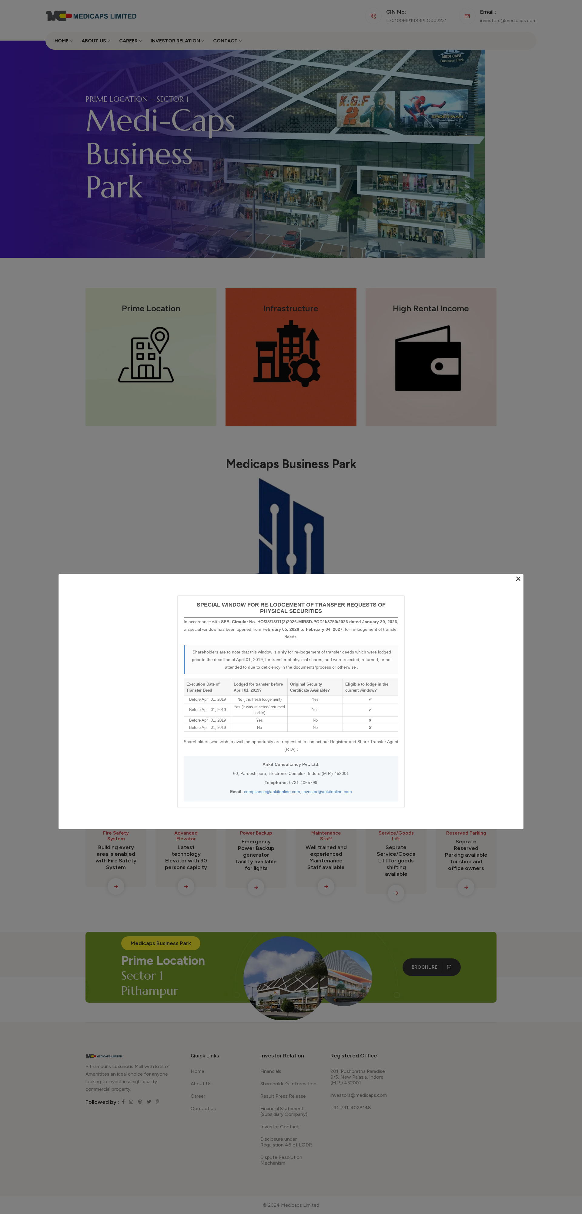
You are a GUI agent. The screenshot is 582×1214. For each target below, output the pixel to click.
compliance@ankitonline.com (272, 791)
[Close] (518, 579)
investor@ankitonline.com (327, 791)
